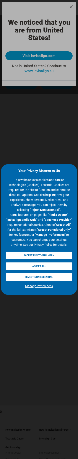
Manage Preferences (39, 286)
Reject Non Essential (39, 277)
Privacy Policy (43, 244)
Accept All (39, 266)
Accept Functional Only (39, 255)
